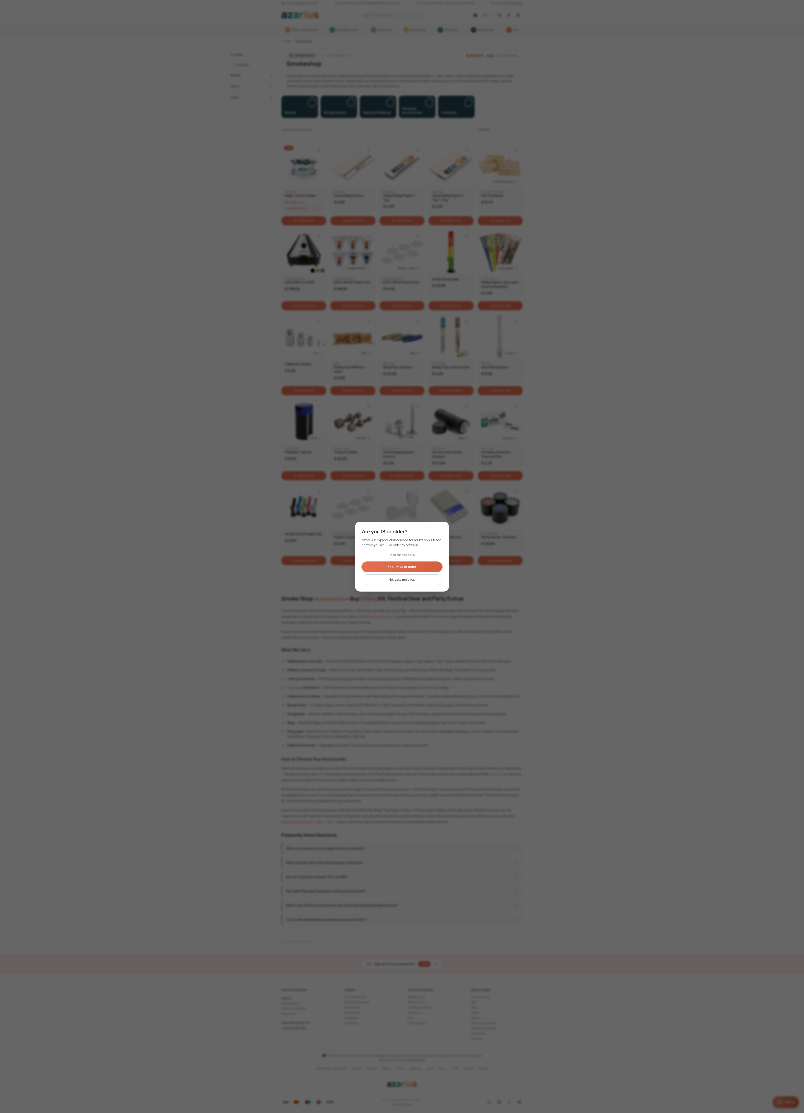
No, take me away (402, 579)
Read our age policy (402, 555)
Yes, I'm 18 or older (402, 567)
